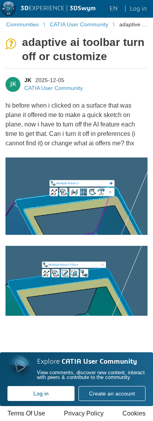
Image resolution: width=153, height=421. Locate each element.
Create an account (112, 393)
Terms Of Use (26, 413)
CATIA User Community (53, 88)
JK (27, 80)
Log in (41, 393)
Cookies (134, 413)
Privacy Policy (84, 413)
